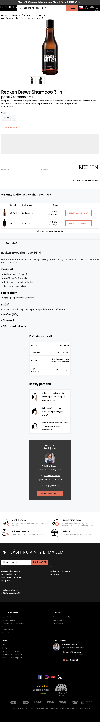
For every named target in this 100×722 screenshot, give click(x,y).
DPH (4, 626)
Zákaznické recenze (42, 689)
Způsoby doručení (9, 617)
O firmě (5, 645)
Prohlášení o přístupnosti (12, 657)
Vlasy (7, 15)
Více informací (7, 106)
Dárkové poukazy (9, 633)
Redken (44, 169)
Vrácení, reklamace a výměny (14, 623)
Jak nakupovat (58, 623)
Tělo (7, 18)
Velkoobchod (7, 629)
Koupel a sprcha (17, 18)
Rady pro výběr (59, 620)
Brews (96, 180)
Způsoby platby (8, 620)
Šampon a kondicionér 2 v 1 (34, 15)
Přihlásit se (40, 562)
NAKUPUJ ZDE (70, 2)
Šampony (15, 15)
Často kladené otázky (61, 617)
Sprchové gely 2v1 (35, 18)
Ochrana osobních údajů (12, 654)
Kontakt (5, 648)
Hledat (72, 8)
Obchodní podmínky (10, 651)
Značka (79, 180)
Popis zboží (11, 243)
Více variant (11, 127)
